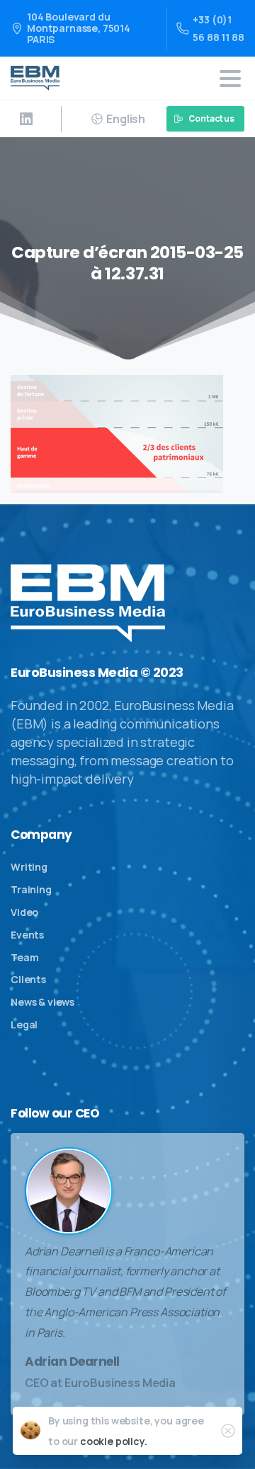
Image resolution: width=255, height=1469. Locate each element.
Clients (28, 979)
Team (24, 957)
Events (27, 934)
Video (24, 912)
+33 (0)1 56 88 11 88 (218, 28)
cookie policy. (113, 1441)
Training (31, 889)
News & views (42, 1002)
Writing (29, 866)
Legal (24, 1024)
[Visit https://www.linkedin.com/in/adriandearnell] (26, 119)
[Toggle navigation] (230, 78)
